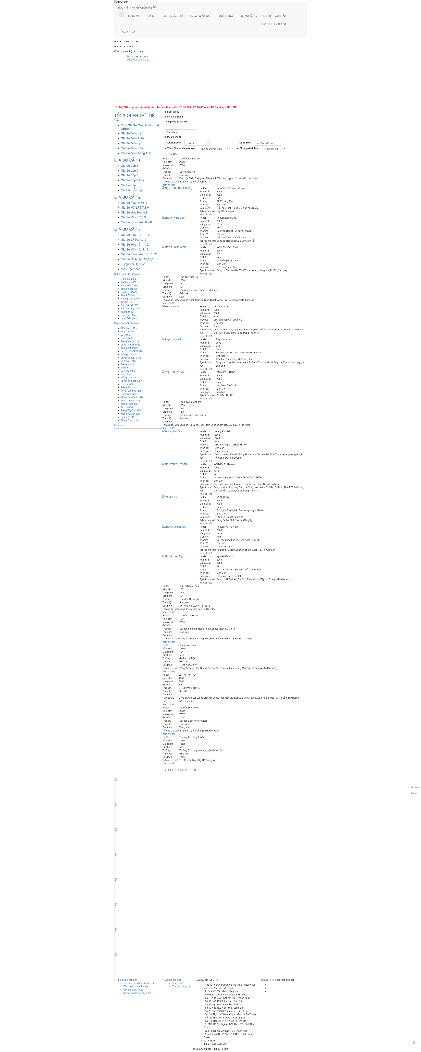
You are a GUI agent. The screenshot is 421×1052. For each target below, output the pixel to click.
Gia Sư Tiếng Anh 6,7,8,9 (137, 222)
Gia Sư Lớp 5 (129, 185)
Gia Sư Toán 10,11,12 (135, 234)
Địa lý (127, 384)
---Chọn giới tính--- (247, 148)
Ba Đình (129, 292)
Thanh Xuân (131, 295)
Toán (127, 331)
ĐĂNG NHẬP (128, 32)
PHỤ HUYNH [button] (134, 15)
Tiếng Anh (130, 347)
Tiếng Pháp (129, 420)
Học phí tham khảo (133, 989)
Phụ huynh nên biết (127, 979)
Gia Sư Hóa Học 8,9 (134, 212)
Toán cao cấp (130, 400)
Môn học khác (130, 413)
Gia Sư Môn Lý (130, 143)
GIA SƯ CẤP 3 (127, 229)
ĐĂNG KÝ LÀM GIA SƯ (274, 24)
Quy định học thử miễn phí (137, 992)
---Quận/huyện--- (174, 142)
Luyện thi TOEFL (132, 351)
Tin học (127, 407)
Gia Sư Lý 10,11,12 (133, 239)
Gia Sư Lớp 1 (129, 165)
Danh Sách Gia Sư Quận (127, 273)
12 (195, 770)
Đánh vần (129, 393)
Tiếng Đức (129, 354)
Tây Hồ (128, 301)
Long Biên (129, 318)
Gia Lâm (128, 282)
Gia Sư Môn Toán (132, 138)
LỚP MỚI (147, 7)
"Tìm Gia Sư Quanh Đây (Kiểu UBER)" (141, 127)
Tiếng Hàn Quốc (132, 397)
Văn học (128, 370)
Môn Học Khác (130, 269)
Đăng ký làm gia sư (182, 986)
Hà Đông (128, 315)
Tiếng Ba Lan (129, 387)
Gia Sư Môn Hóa (132, 148)
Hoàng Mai (130, 298)
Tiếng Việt (130, 341)
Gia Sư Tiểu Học (132, 190)
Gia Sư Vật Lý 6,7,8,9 (135, 207)
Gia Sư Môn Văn (132, 133)
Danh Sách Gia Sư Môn (126, 323)
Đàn (126, 374)
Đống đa (129, 278)
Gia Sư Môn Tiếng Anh (136, 153)
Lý (126, 334)
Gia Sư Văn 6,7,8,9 (133, 217)
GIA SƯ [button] (152, 15)
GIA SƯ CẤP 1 (127, 160)
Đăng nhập (177, 983)
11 (190, 770)
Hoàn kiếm (129, 285)
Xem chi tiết (168, 184)
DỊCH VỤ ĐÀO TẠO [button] (173, 15)
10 (186, 770)
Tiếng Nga (129, 377)
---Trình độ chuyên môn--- (179, 148)
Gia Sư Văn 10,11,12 (134, 249)
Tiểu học (129, 328)
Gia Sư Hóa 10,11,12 (135, 244)
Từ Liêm (129, 288)
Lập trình (128, 416)
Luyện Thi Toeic (131, 344)
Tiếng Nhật (129, 364)
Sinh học (128, 361)
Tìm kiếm (172, 132)
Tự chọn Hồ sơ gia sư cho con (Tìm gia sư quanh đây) (139, 984)
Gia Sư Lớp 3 (129, 175)
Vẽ (125, 367)
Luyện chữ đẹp (132, 380)
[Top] (416, 1042)
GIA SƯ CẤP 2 (127, 197)
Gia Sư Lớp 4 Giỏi (132, 180)
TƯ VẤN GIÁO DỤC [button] (200, 15)
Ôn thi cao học (131, 390)
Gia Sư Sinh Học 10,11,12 (138, 259)
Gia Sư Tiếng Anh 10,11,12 (139, 254)
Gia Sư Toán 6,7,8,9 (134, 202)
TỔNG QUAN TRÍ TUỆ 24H (134, 117)
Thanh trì (129, 311)
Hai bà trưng (131, 308)
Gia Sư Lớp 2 (129, 170)
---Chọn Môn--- (245, 142)
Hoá (127, 338)
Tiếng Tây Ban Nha (133, 410)
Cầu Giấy (129, 305)
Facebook (119, 425)
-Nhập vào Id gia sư (176, 121)
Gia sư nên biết (173, 979)
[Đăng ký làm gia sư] (138, 59)
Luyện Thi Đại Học (133, 264)
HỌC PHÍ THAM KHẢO (130, 7)
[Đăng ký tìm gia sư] (138, 56)
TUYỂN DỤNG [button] (225, 15)
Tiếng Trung (129, 403)
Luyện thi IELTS (131, 357)
